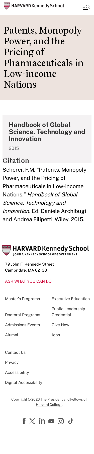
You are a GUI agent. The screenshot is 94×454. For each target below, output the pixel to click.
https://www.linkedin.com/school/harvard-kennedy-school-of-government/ (42, 421)
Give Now (60, 324)
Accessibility (17, 372)
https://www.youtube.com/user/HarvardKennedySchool (52, 421)
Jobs (56, 334)
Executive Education (71, 298)
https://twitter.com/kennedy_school (33, 421)
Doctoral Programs (22, 314)
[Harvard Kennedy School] (34, 6)
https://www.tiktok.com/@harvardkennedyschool (71, 421)
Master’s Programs (22, 298)
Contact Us (15, 352)
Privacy (12, 362)
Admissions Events (22, 324)
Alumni (11, 334)
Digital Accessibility (23, 382)
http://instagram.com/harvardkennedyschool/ (61, 421)
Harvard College (49, 405)
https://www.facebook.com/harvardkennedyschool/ (25, 421)
